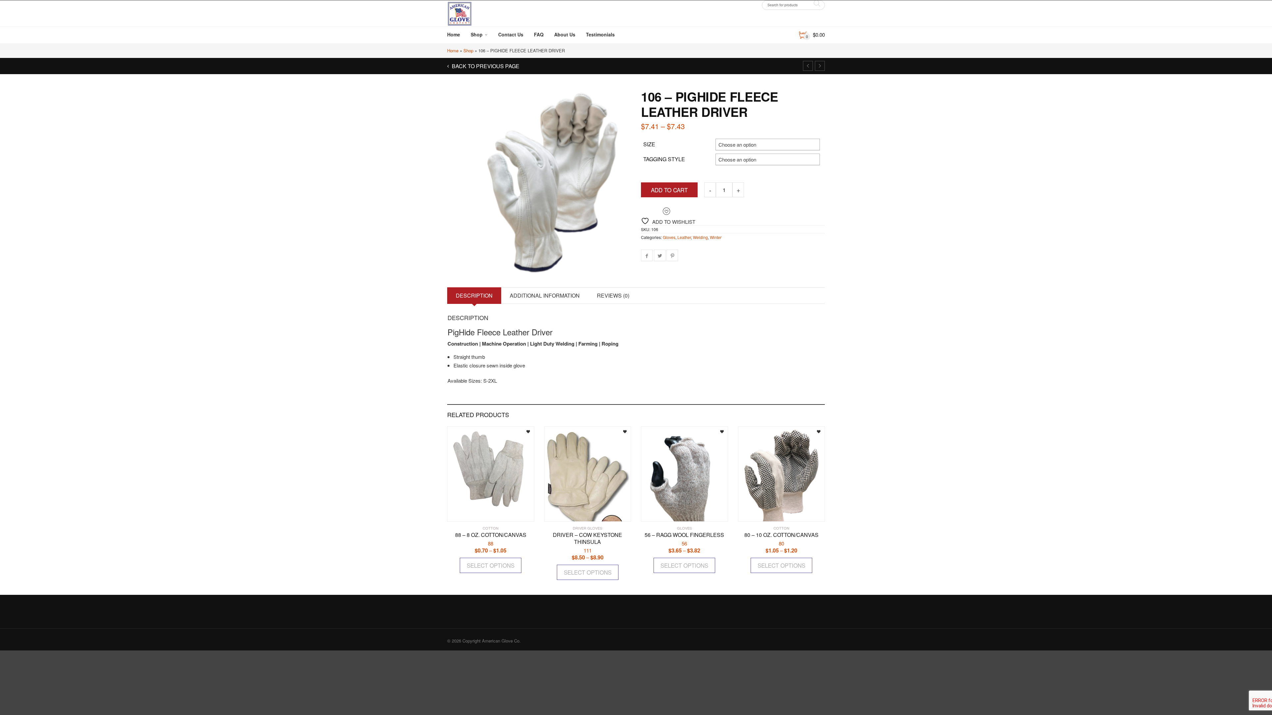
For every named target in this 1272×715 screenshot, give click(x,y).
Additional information (545, 295)
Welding (700, 237)
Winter (715, 237)
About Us (564, 34)
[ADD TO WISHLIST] (523, 431)
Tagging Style (664, 159)
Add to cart (669, 190)
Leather (684, 237)
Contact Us (510, 34)
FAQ (539, 34)
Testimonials (600, 34)
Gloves (669, 237)
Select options (490, 565)
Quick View (466, 513)
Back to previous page (484, 66)
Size (649, 144)
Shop (477, 34)
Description (474, 295)
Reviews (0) (613, 295)
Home (453, 34)
